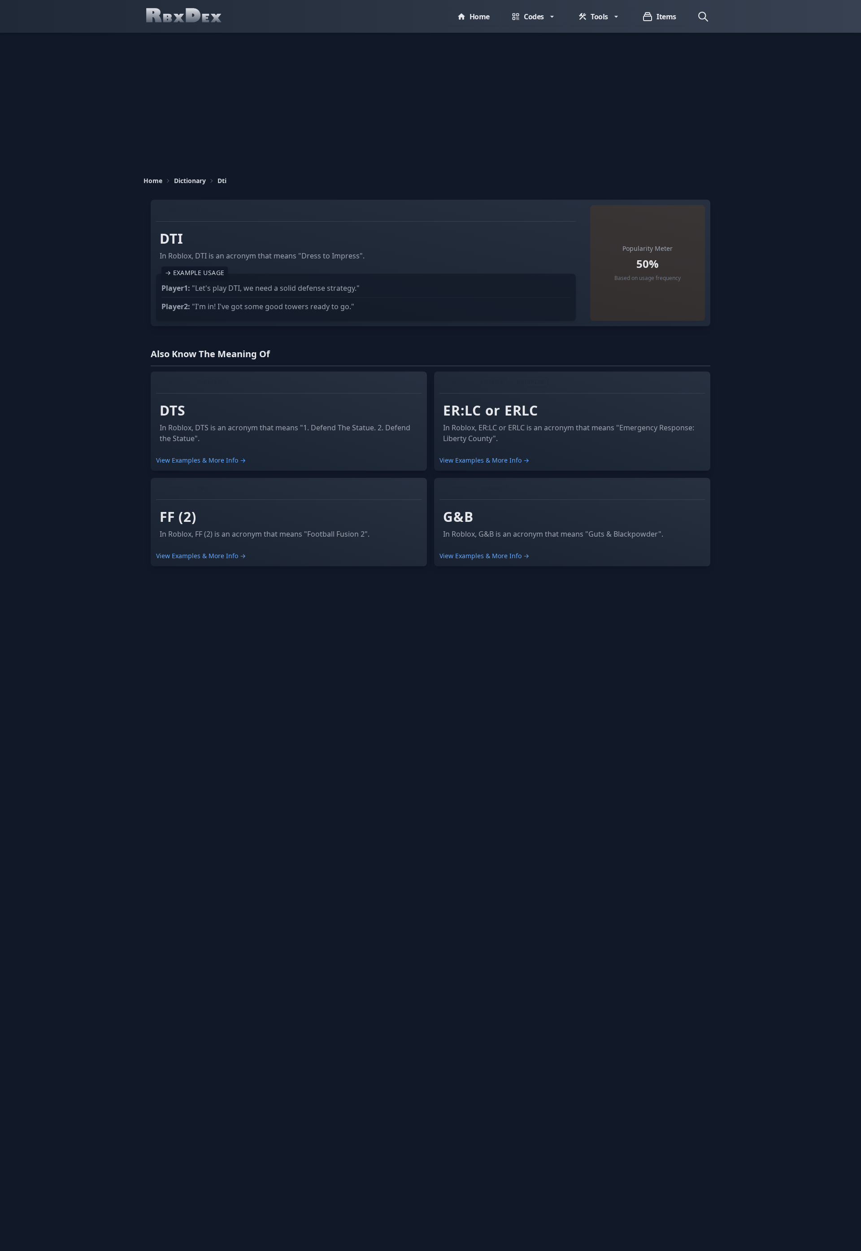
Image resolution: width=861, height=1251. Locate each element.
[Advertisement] (430, 100)
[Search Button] (703, 17)
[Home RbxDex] (193, 16)
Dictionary (190, 180)
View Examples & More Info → (201, 460)
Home (153, 180)
